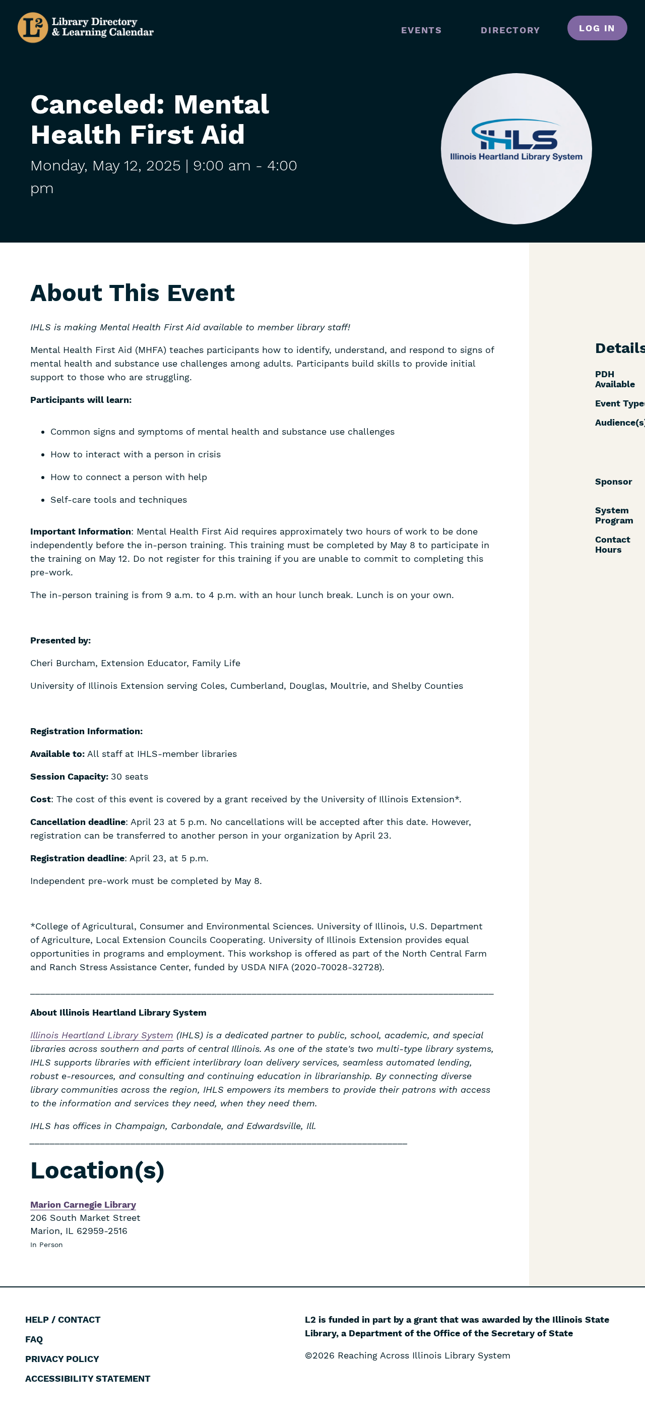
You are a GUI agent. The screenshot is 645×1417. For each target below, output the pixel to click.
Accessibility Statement (88, 1378)
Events (421, 30)
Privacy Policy (62, 1358)
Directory (510, 30)
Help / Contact (63, 1319)
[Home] (86, 27)
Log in (597, 28)
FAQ (34, 1339)
